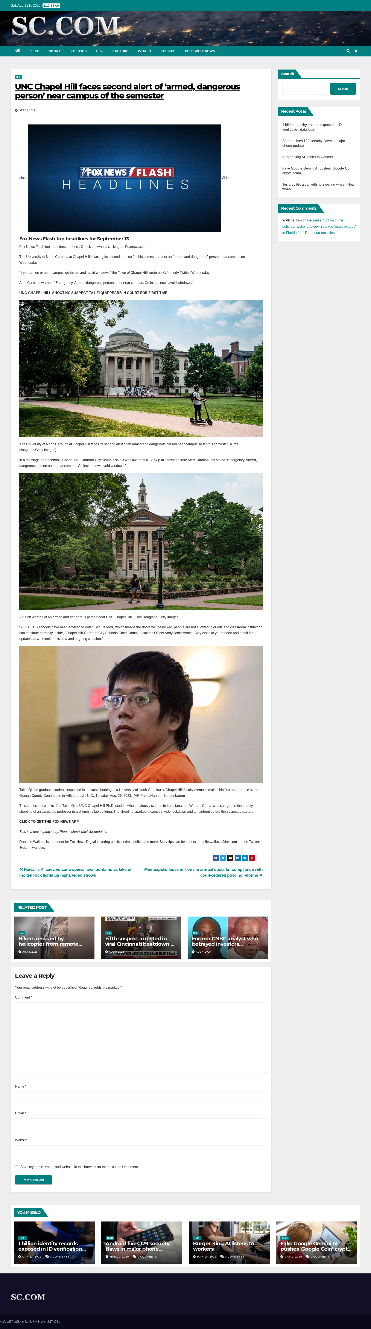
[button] (348, 51)
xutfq (3, 1321)
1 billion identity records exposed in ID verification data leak (50, 1248)
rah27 (49, 1321)
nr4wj (25, 1321)
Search (287, 74)
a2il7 (10, 1321)
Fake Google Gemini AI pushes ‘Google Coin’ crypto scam (315, 1248)
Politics (78, 51)
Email (20, 1113)
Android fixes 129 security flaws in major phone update (137, 1248)
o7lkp (56, 1321)
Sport (55, 51)
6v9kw (33, 1321)
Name (20, 1086)
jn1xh (41, 1321)
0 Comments (59, 1256)
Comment (23, 997)
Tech (35, 51)
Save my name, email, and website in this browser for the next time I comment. (79, 1167)
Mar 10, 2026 (119, 1256)
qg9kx (17, 1321)
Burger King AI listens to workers (307, 157)
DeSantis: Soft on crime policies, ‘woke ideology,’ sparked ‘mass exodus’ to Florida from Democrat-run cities (319, 226)
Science (168, 51)
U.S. (99, 51)
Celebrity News (200, 51)
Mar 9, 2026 (293, 1256)
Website (21, 1140)
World (144, 51)
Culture (120, 51)
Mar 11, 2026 (31, 1256)
